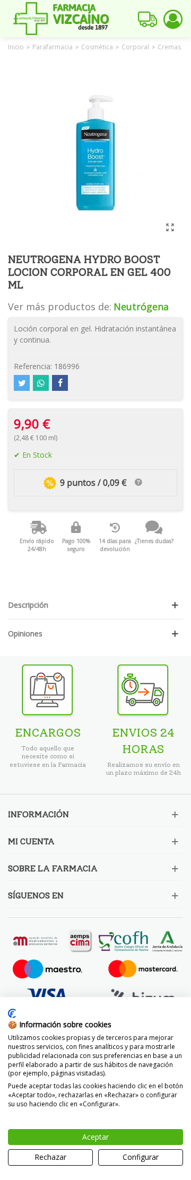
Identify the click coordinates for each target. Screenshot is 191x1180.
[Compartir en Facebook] (60, 383)
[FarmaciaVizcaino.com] (61, 18)
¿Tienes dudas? (154, 541)
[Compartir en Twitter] (22, 383)
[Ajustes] (173, 18)
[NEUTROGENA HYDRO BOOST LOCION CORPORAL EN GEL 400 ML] (170, 227)
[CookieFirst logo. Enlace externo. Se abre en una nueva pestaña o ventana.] (12, 1013)
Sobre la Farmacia (53, 868)
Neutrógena (141, 306)
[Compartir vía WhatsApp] (41, 383)
